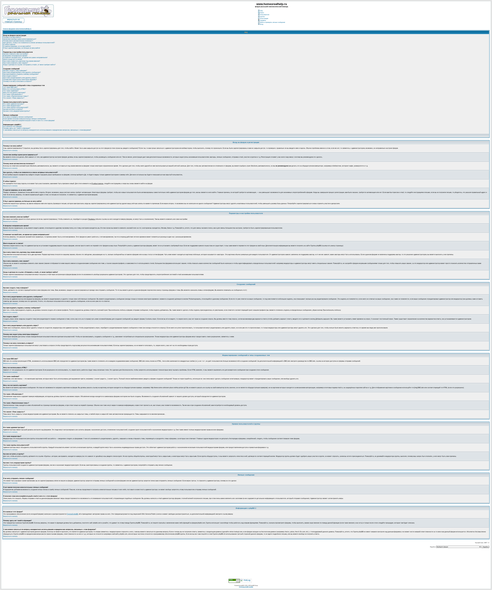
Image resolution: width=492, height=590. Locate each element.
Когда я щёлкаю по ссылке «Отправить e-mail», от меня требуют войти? (29, 65)
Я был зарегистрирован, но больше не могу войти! (21, 48)
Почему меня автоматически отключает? (18, 41)
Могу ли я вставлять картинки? (14, 93)
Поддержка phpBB (243, 587)
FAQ (261, 11)
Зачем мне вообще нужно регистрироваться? (19, 39)
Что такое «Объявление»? (13, 94)
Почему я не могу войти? (12, 37)
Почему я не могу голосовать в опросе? (17, 81)
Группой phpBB (72, 514)
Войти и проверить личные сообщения (272, 22)
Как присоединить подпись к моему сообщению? (21, 74)
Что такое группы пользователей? (15, 107)
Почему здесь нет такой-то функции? (16, 128)
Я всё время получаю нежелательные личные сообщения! (24, 119)
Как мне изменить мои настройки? (15, 54)
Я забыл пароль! (9, 44)
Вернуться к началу (10, 150)
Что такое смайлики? (11, 91)
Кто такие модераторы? (12, 106)
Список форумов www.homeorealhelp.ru (17, 29)
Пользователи (264, 14)
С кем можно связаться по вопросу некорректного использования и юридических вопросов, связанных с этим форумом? (47, 130)
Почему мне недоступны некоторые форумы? (20, 79)
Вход (261, 24)
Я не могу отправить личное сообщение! (18, 117)
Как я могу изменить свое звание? (15, 63)
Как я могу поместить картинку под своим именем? (21, 61)
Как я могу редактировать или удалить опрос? (20, 78)
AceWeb (251, 587)
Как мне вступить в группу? (13, 109)
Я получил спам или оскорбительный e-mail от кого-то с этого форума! (29, 120)
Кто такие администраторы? (13, 104)
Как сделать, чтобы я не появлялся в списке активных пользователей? (29, 43)
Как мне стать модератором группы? (16, 111)
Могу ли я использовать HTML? (14, 89)
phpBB (242, 585)
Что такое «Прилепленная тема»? (15, 96)
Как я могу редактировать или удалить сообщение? (22, 72)
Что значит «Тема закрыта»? (13, 98)
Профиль (263, 20)
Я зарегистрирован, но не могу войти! (17, 46)
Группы (262, 16)
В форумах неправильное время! (15, 56)
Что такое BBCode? (10, 87)
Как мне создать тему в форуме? (15, 70)
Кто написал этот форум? (12, 126)
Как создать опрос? (10, 76)
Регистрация (264, 18)
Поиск (262, 12)
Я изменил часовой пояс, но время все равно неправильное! (25, 57)
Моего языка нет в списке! (12, 59)
